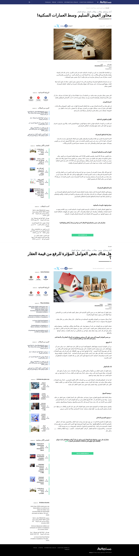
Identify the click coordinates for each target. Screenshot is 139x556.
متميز (100, 250)
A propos (60, 2)
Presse (54, 2)
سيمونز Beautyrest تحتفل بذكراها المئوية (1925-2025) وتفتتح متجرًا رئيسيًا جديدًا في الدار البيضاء (39, 193)
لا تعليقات (101, 26)
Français (48, 2)
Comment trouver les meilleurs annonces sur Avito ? (43, 417)
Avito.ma (91, 552)
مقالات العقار (91, 12)
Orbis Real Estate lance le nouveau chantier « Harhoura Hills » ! (43, 406)
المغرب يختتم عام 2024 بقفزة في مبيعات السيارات (40, 182)
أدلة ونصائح (107, 12)
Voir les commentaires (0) (82, 453)
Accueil (107, 8)
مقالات (99, 12)
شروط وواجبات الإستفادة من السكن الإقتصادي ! (40, 151)
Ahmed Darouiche (99, 65)
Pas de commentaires (98, 268)
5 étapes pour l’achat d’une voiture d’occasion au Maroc (43, 386)
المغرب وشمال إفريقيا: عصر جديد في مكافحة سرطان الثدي (40, 161)
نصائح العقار (81, 12)
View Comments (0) (82, 235)
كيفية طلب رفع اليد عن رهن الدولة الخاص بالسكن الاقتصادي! (40, 171)
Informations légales (71, 2)
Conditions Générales (86, 2)
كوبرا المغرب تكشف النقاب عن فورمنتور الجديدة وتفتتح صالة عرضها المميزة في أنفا (40, 237)
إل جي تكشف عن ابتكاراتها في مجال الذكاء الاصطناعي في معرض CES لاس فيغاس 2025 (39, 230)
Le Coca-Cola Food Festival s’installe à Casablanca (43, 396)
